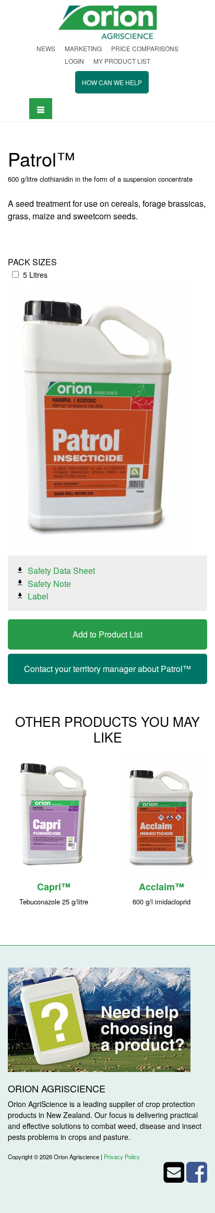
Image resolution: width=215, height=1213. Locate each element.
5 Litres (35, 274)
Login (74, 60)
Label (38, 596)
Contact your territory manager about (107, 669)
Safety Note (49, 583)
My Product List (121, 60)
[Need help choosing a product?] (99, 1019)
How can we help (112, 82)
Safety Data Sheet (61, 570)
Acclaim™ (161, 886)
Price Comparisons (144, 48)
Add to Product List (107, 634)
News (46, 48)
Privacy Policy (122, 1156)
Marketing (83, 48)
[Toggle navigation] (41, 108)
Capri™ (53, 886)
